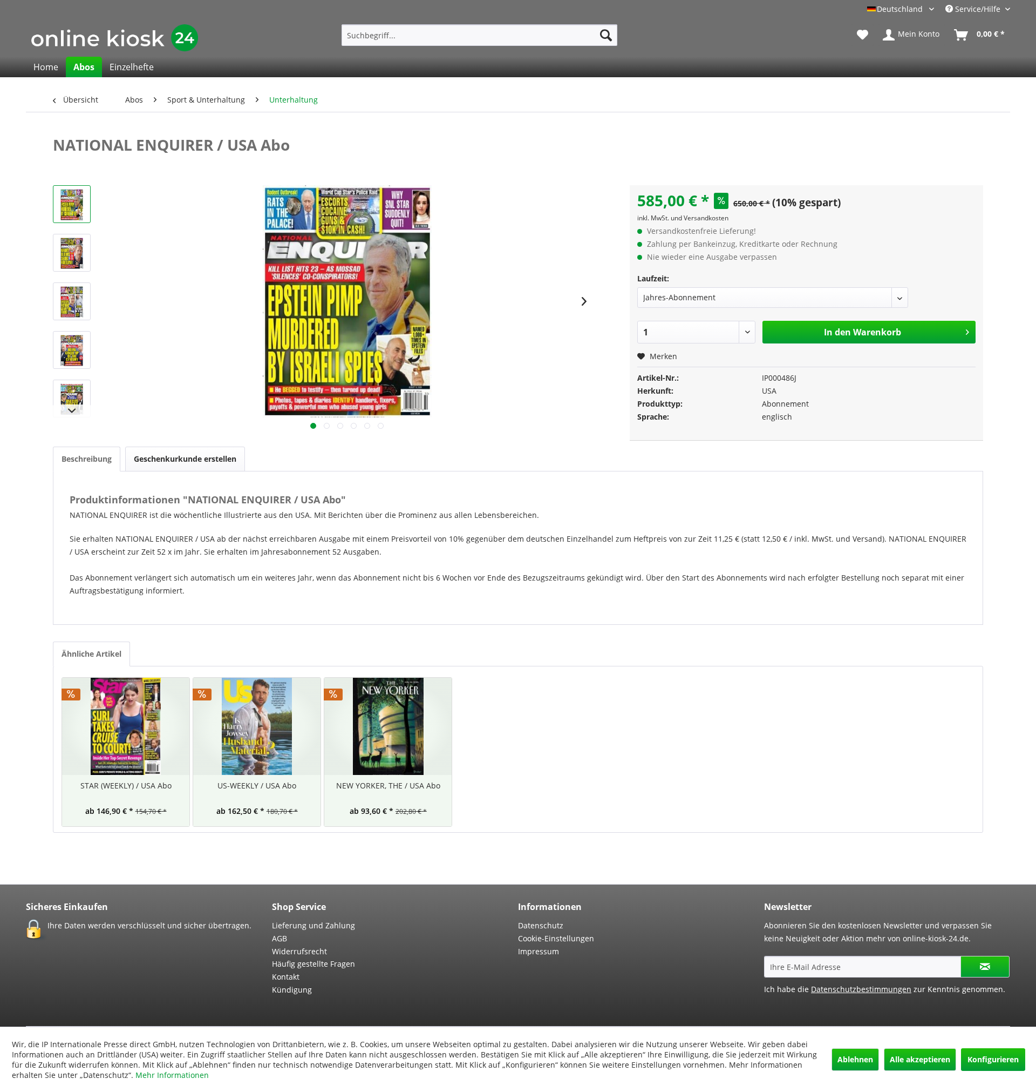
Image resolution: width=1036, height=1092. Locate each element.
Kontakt (285, 977)
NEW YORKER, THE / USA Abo (388, 785)
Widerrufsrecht (299, 951)
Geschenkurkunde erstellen (185, 459)
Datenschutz (540, 925)
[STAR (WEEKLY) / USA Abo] (125, 726)
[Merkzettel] (862, 35)
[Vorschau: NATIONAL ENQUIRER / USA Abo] (72, 204)
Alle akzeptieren (920, 1059)
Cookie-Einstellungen (556, 938)
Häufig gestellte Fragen (313, 964)
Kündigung (292, 990)
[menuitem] (479, 35)
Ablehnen (855, 1059)
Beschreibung (87, 459)
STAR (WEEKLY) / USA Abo (126, 785)
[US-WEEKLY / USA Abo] (257, 726)
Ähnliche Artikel (91, 654)
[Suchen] (606, 35)
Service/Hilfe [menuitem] (978, 9)
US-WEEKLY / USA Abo (256, 785)
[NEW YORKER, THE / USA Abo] (388, 726)
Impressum (538, 951)
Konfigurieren (993, 1059)
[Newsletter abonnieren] (985, 967)
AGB (279, 938)
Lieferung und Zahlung (313, 925)
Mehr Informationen (172, 1075)
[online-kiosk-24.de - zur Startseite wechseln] (114, 37)
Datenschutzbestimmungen (861, 989)
